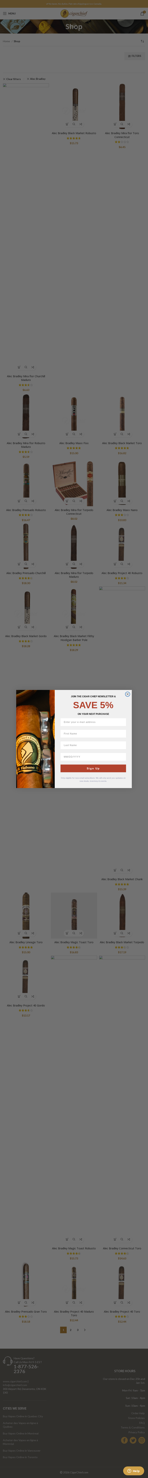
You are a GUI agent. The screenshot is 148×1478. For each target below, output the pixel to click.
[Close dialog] (127, 694)
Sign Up (93, 768)
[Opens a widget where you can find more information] (133, 1471)
